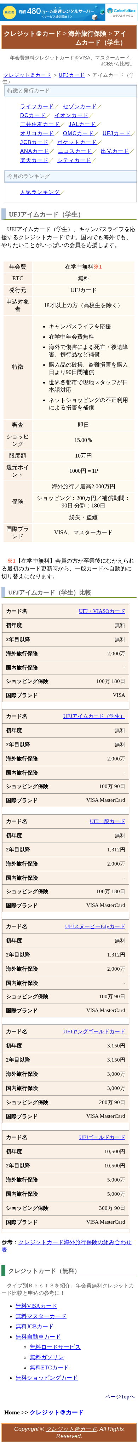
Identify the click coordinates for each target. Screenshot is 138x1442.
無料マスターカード (41, 1316)
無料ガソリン (47, 1357)
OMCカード (78, 133)
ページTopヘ (120, 1397)
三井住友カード (40, 124)
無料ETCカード (49, 1368)
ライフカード (37, 106)
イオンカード (71, 115)
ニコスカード (75, 151)
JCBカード (34, 142)
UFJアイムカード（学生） (94, 716)
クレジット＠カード (27, 75)
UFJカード (72, 75)
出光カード (115, 151)
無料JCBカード (35, 1326)
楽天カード (34, 160)
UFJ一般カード (107, 821)
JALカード (82, 124)
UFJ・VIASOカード (102, 611)
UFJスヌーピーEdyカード (95, 926)
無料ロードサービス (55, 1347)
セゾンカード (80, 106)
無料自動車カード (38, 1337)
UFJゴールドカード (102, 1137)
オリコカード (37, 133)
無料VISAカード (36, 1306)
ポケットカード (77, 142)
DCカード (33, 115)
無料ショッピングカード (47, 1378)
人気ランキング (40, 192)
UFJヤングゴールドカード (94, 1031)
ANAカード (34, 151)
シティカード (74, 160)
